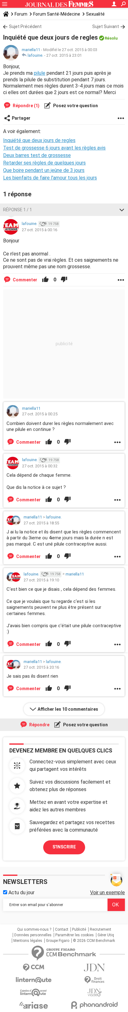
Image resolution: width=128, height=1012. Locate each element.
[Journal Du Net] (94, 967)
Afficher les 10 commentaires (68, 709)
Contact (61, 929)
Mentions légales (27, 940)
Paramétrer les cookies (74, 935)
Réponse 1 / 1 (17, 209)
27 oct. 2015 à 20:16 (41, 667)
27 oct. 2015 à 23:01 (64, 55)
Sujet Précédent (25, 26)
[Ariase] (33, 1005)
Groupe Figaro (57, 940)
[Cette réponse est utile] (45, 280)
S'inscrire (64, 846)
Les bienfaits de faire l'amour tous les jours (50, 178)
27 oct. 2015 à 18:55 (41, 523)
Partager (21, 118)
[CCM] (33, 967)
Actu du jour (20, 892)
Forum (21, 14)
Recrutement (100, 929)
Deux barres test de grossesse (37, 155)
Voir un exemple (107, 892)
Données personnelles (33, 935)
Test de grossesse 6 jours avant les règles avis (54, 148)
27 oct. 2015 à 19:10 (41, 580)
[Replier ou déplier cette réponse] (122, 210)
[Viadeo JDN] (94, 992)
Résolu (111, 38)
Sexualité (95, 14)
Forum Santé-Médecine (56, 14)
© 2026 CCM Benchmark (94, 940)
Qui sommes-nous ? (34, 929)
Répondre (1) (25, 105)
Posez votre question (75, 105)
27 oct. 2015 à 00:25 (39, 414)
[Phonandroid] (94, 1005)
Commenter (24, 279)
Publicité (79, 929)
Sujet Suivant (105, 26)
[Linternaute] (33, 980)
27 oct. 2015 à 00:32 (39, 466)
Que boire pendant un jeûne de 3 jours (44, 170)
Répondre (38, 724)
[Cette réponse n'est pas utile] (64, 280)
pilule (39, 73)
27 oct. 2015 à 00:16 (39, 229)
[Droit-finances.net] (94, 980)
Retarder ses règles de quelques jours (44, 163)
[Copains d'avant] (33, 992)
